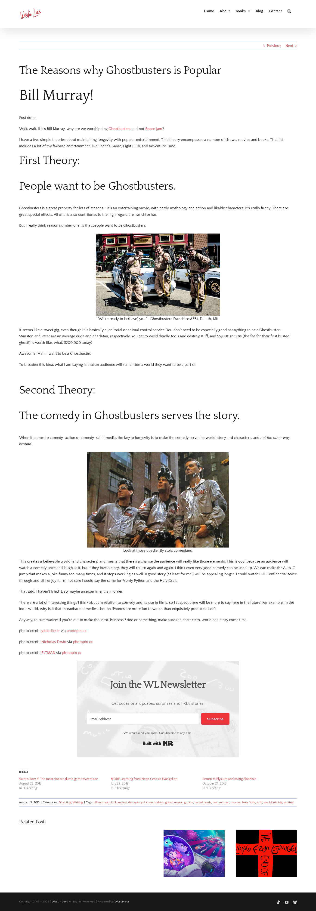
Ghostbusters (119, 129)
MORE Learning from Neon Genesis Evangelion (144, 779)
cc (84, 631)
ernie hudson (155, 802)
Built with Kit (158, 743)
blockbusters (118, 802)
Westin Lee (59, 901)
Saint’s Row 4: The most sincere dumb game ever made (58, 779)
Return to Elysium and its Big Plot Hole (229, 779)
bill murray (101, 802)
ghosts (188, 802)
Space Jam (153, 129)
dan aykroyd (136, 802)
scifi (259, 802)
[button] (289, 10)
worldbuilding (273, 802)
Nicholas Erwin (53, 642)
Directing (65, 802)
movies (236, 802)
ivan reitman (221, 802)
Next (289, 46)
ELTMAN (48, 653)
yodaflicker (50, 631)
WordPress (122, 901)
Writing (78, 802)
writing (289, 802)
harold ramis (203, 802)
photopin (74, 631)
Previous (274, 46)
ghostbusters (174, 802)
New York (248, 802)
